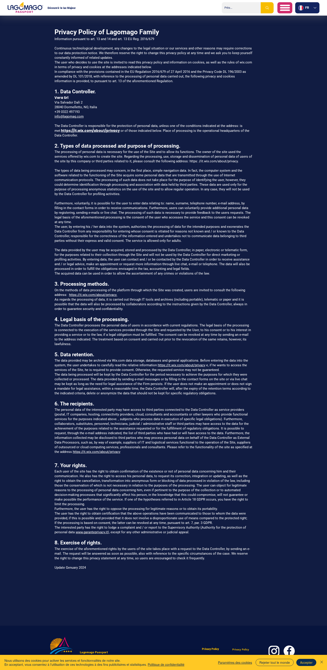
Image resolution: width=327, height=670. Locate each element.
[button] (284, 7)
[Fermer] (321, 662)
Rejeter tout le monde (274, 662)
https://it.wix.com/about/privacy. (93, 295)
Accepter (306, 662)
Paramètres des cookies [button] (235, 662)
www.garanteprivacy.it (92, 532)
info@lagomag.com (69, 116)
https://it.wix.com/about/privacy (90, 130)
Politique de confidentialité (166, 664)
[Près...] (267, 7)
